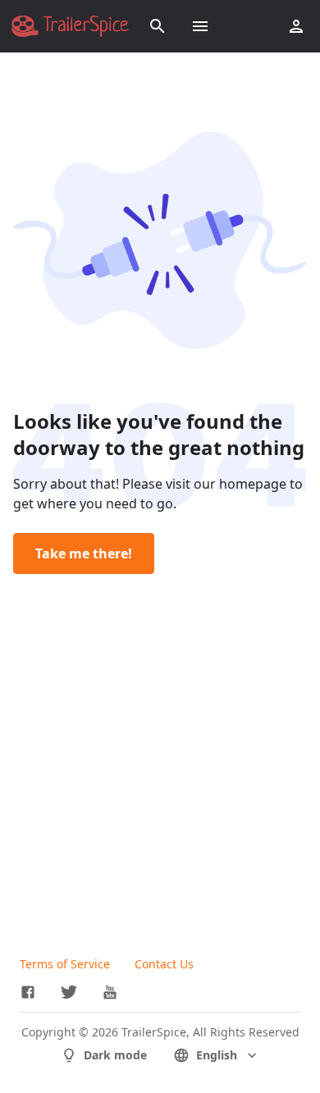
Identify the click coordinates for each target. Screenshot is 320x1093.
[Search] (157, 26)
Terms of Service (65, 964)
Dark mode (115, 1055)
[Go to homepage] (70, 26)
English (216, 1055)
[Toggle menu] (200, 26)
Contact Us (164, 964)
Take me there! (83, 553)
